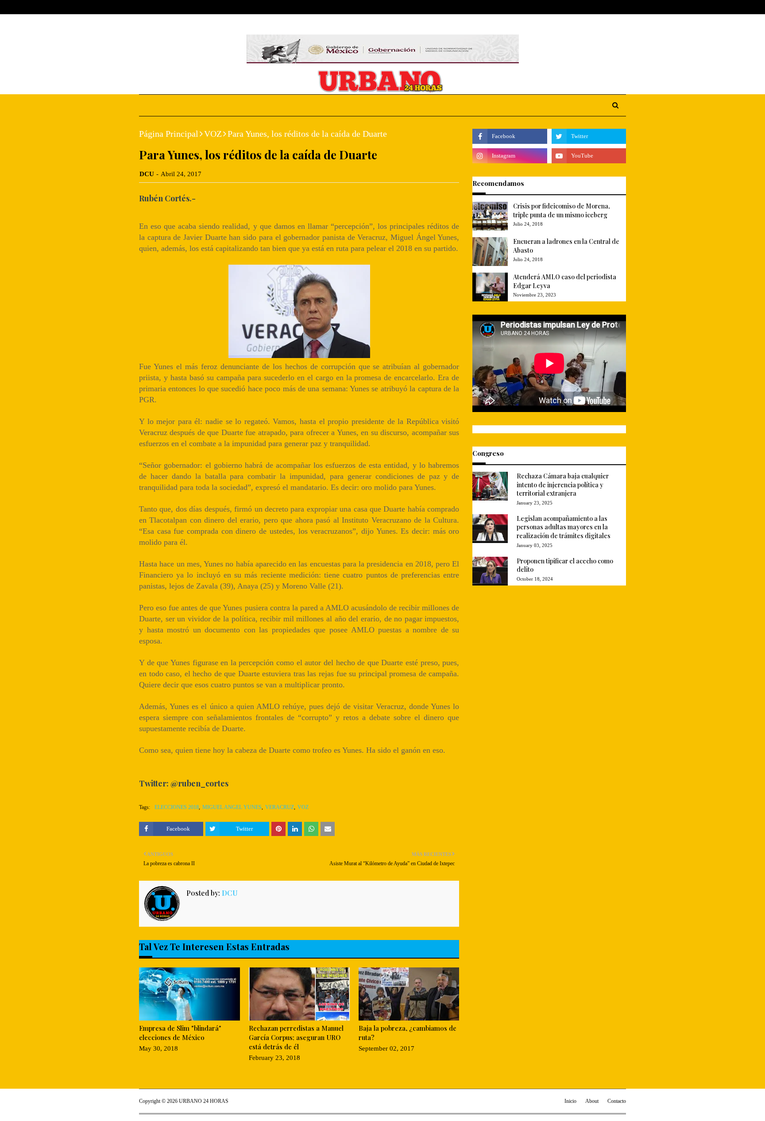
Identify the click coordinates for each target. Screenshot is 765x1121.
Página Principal (168, 134)
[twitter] (595, 7)
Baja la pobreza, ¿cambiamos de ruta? (407, 1033)
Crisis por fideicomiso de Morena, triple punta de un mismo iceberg (561, 210)
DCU (146, 173)
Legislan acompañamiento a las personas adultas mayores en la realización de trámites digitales (563, 527)
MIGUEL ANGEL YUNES (232, 807)
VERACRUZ (279, 807)
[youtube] (589, 155)
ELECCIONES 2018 (177, 807)
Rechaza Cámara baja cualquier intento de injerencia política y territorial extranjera (563, 484)
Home (147, 7)
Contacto (616, 1101)
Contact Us (206, 7)
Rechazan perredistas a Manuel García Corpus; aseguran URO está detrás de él (296, 1037)
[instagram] (609, 7)
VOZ (213, 134)
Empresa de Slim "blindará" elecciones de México (180, 1033)
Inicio (570, 1101)
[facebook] (581, 7)
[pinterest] (622, 7)
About (173, 7)
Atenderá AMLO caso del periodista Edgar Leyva (564, 281)
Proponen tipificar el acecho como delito (565, 565)
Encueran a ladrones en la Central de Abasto (566, 245)
